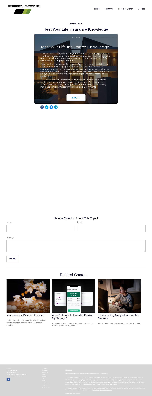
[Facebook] (8, 379)
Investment (45, 372)
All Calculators (46, 387)
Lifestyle (44, 382)
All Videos (44, 385)
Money (44, 380)
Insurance (44, 376)
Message (10, 237)
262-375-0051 (14, 370)
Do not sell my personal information (102, 390)
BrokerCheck (104, 373)
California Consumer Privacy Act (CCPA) (122, 388)
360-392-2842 (14, 372)
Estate (43, 374)
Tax (43, 378)
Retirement (45, 370)
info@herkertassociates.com (14, 376)
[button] (96, 9)
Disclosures (68, 370)
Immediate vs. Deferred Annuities (26, 315)
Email (79, 222)
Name (9, 222)
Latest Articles (46, 384)
